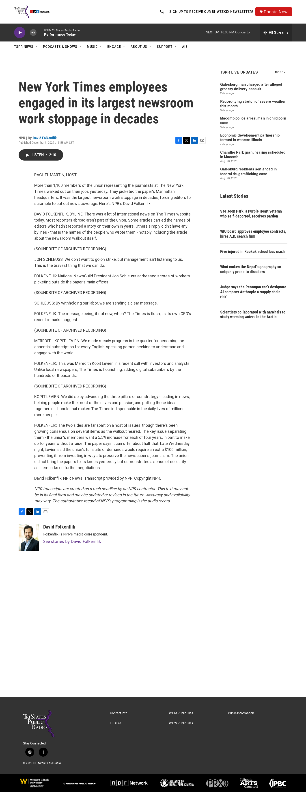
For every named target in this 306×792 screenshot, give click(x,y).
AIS (185, 46)
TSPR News (23, 46)
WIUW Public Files (181, 723)
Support (164, 46)
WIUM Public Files (181, 713)
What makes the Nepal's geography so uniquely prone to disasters (250, 269)
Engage (114, 46)
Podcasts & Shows (60, 46)
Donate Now (275, 11)
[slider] (40, 32)
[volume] (33, 33)
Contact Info (118, 713)
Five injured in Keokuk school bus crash (252, 251)
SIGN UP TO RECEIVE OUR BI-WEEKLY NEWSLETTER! (211, 11)
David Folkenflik (45, 138)
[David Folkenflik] (29, 537)
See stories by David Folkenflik (72, 541)
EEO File (115, 723)
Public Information (241, 713)
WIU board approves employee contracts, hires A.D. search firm (253, 234)
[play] (19, 32)
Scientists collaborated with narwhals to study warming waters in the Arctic (252, 314)
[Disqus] (153, 636)
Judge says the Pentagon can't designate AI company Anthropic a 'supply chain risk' (253, 292)
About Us (139, 46)
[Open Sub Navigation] (37, 46)
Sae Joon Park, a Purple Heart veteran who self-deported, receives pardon (251, 213)
